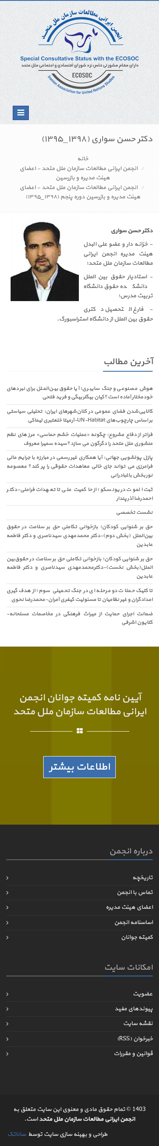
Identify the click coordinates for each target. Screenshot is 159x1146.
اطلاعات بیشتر (79, 767)
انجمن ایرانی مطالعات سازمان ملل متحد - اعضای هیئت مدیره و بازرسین (78, 173)
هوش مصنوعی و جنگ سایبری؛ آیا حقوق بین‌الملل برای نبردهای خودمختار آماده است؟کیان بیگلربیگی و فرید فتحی (79, 393)
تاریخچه (142, 877)
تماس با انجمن (135, 892)
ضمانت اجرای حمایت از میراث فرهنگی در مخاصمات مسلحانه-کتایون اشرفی (79, 618)
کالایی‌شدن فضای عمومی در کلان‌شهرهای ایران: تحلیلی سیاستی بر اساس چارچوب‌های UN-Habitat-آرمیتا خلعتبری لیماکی (79, 416)
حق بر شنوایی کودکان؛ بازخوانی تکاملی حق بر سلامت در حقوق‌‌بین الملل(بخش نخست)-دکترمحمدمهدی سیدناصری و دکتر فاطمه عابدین (79, 568)
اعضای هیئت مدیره (129, 907)
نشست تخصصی (134, 512)
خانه (82, 158)
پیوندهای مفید (133, 1008)
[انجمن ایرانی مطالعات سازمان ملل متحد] (79, 51)
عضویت (143, 994)
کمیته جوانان (137, 937)
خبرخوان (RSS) (135, 1038)
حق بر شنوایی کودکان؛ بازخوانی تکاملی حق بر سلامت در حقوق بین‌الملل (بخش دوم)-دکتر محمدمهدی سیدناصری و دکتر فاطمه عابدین (79, 536)
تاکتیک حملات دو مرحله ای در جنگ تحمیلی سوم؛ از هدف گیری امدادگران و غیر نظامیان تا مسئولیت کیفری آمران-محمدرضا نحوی (79, 595)
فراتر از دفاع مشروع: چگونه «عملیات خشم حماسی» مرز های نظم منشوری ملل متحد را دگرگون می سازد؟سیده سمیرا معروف (79, 439)
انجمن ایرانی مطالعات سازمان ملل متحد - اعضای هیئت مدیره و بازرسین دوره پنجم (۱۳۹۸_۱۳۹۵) (80, 192)
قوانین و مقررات (133, 1053)
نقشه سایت (138, 1023)
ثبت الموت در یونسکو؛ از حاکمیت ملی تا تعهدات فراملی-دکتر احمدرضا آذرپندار (79, 494)
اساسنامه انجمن (133, 922)
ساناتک (16, 1134)
